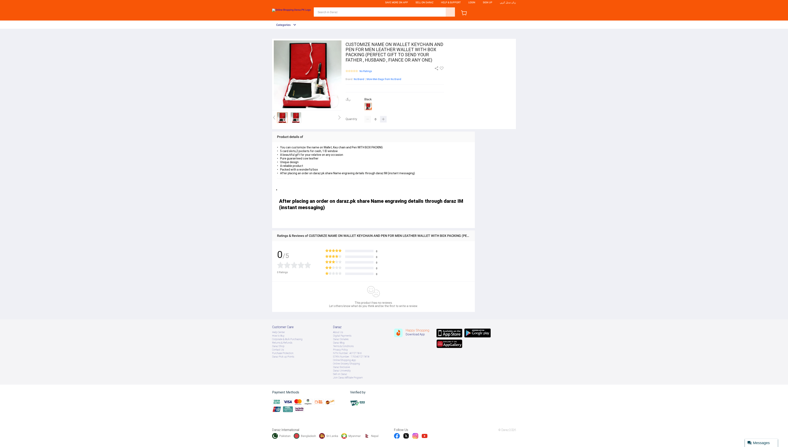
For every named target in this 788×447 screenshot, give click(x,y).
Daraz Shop (278, 346)
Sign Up (487, 2)
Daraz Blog (339, 342)
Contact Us (278, 349)
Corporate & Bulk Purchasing (287, 339)
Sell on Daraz (340, 374)
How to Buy (278, 335)
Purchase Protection (282, 353)
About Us (338, 332)
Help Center (278, 332)
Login (471, 2)
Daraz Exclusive (341, 367)
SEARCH (450, 12)
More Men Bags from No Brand (384, 79)
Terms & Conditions (343, 346)
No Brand (359, 79)
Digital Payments (342, 335)
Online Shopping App (344, 360)
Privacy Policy (340, 349)
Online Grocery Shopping (346, 363)
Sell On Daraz (424, 2)
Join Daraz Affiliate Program (348, 377)
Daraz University (342, 370)
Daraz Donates (340, 339)
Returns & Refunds (282, 342)
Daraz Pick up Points (283, 356)
